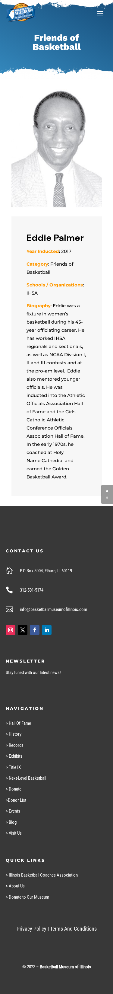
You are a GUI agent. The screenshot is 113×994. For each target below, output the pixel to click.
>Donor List (16, 800)
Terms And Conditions (73, 928)
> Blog (11, 822)
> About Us (15, 886)
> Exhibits (14, 756)
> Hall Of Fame (18, 723)
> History (13, 734)
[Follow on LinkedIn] (47, 630)
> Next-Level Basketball (26, 778)
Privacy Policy (31, 928)
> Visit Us (14, 833)
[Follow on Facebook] (34, 630)
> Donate (13, 789)
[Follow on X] (22, 630)
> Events (13, 811)
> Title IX (13, 767)
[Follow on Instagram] (10, 630)
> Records (15, 745)
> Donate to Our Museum (27, 897)
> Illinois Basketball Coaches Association (42, 875)
